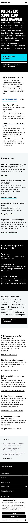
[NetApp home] (6, 2)
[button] (26, 2)
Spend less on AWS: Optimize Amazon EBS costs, (13, 444)
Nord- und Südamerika (9, 99)
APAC (22, 99)
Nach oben (6, 459)
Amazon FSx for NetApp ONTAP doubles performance (13, 453)
